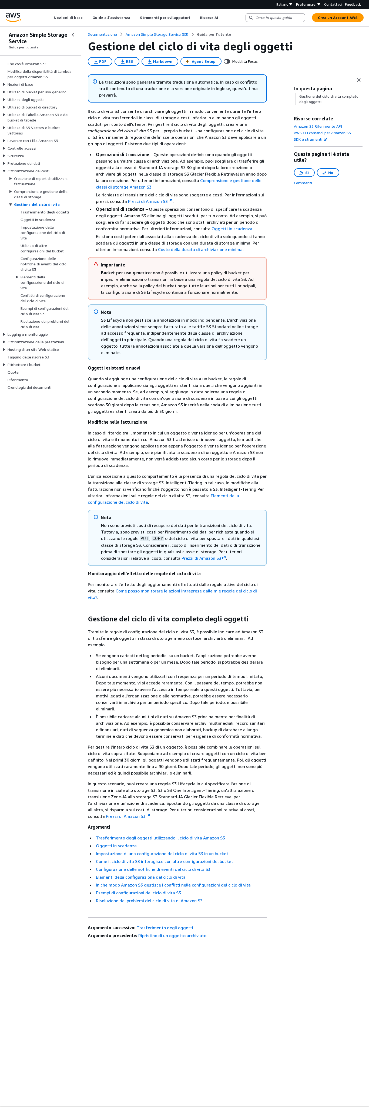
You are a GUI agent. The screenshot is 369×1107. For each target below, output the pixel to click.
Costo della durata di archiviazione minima (200, 249)
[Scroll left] (49, 17)
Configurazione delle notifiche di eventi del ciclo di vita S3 (153, 869)
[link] (214, 34)
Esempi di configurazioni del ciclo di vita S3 (138, 892)
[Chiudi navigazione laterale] (73, 34)
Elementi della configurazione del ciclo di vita (141, 877)
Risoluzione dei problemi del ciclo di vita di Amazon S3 (149, 900)
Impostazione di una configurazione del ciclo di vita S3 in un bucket (162, 853)
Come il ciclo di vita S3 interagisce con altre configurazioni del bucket (164, 861)
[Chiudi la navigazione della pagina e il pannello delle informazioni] (359, 80)
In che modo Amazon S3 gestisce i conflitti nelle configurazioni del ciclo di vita (173, 885)
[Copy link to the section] (83, 619)
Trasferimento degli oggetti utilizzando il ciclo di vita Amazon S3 (160, 838)
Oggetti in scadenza (232, 228)
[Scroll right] (222, 17)
